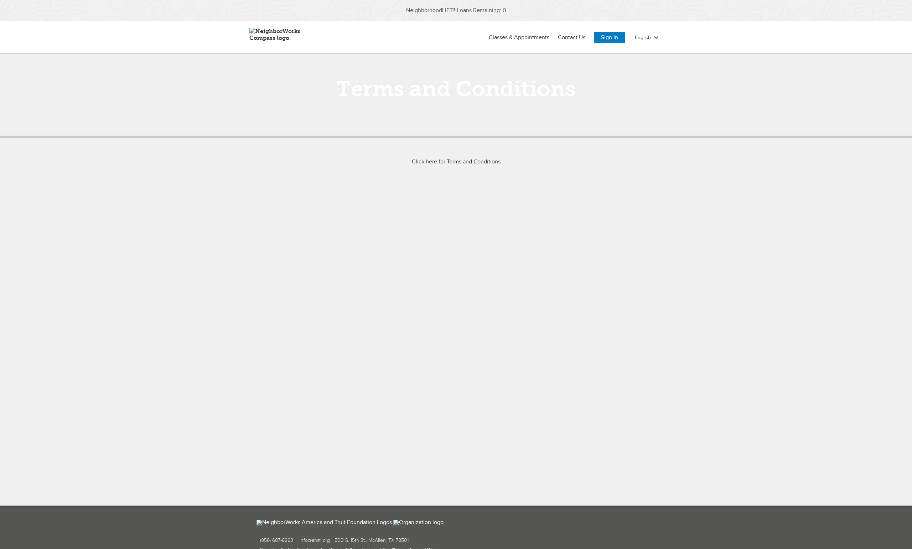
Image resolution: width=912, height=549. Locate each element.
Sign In (609, 37)
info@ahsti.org (315, 540)
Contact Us (571, 37)
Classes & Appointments (519, 37)
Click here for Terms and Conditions (456, 161)
